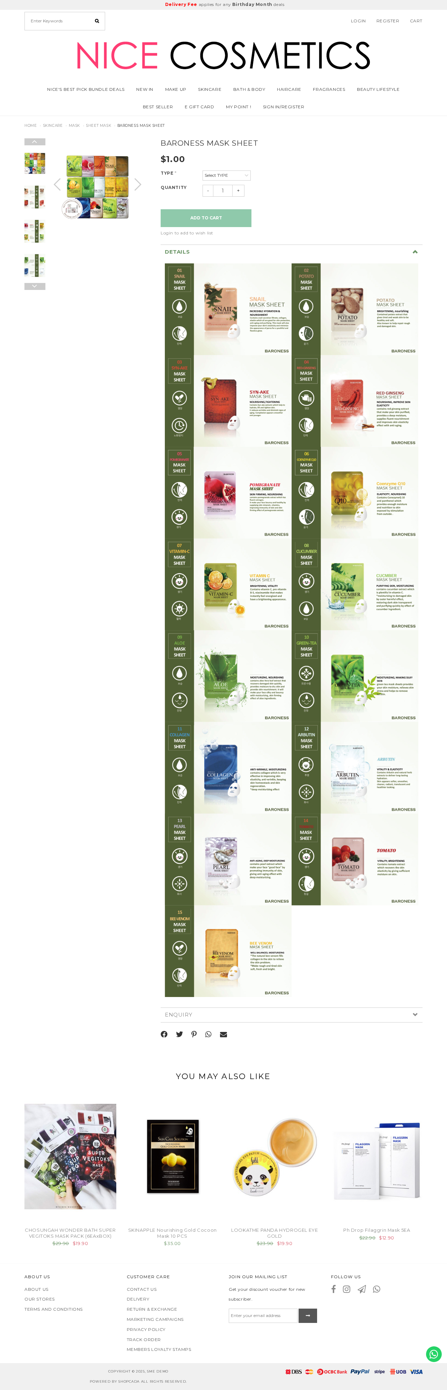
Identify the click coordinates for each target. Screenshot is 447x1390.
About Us (36, 1289)
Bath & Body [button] (249, 89)
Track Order (144, 1339)
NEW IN (144, 89)
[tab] (292, 252)
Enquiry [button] (178, 1015)
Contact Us (142, 1289)
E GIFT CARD (199, 106)
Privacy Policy (146, 1329)
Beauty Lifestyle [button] (378, 89)
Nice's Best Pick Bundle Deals (85, 89)
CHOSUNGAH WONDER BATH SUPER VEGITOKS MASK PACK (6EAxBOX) (70, 1233)
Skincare (53, 125)
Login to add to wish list (187, 232)
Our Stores (39, 1299)
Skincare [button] (209, 89)
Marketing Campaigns (155, 1319)
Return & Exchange (152, 1309)
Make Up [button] (175, 89)
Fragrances (329, 89)
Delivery (138, 1299)
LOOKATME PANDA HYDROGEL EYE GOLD (274, 1233)
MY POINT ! (238, 106)
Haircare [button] (289, 89)
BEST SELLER (158, 106)
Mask (74, 125)
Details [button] (177, 252)
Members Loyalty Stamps (159, 1349)
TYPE (169, 173)
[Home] (223, 54)
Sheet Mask (98, 125)
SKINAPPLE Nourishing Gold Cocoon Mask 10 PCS (172, 1233)
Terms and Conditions (53, 1309)
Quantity (174, 187)
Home (30, 125)
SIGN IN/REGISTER (284, 106)
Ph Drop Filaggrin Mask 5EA (376, 1230)
